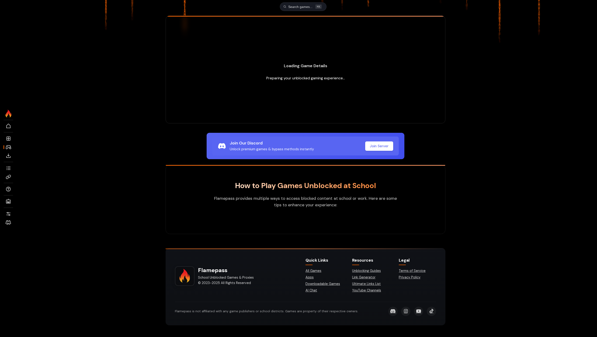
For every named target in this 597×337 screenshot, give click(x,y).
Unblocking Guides (366, 271)
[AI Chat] (8, 201)
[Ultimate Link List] (8, 168)
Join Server (379, 146)
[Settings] (8, 214)
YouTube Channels (366, 290)
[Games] (8, 147)
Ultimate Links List (366, 284)
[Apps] (8, 138)
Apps (309, 277)
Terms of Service (412, 271)
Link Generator (363, 277)
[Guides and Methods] (8, 189)
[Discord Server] (8, 222)
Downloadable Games (322, 284)
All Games (313, 271)
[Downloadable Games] (8, 156)
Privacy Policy (409, 277)
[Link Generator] (8, 177)
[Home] (8, 126)
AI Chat (311, 290)
